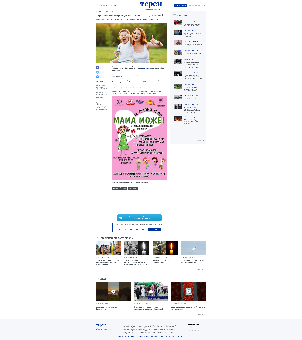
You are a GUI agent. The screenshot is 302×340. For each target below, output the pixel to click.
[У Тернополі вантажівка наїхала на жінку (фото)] (178, 23)
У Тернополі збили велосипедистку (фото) (191, 99)
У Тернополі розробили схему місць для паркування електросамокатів (101, 96)
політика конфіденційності (158, 336)
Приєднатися (154, 229)
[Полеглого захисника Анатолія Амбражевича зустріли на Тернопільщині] (108, 248)
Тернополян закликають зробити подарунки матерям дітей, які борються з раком (102, 106)
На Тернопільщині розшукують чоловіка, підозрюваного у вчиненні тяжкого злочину (192, 110)
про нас (184, 336)
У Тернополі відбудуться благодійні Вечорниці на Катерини (192, 121)
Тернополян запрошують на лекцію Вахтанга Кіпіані (193, 45)
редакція (118, 336)
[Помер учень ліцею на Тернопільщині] (165, 248)
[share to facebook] (100, 67)
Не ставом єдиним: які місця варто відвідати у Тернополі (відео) (102, 86)
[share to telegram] (100, 76)
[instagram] (193, 5)
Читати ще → (199, 140)
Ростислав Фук (113, 11)
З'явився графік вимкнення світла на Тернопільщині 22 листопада (193, 35)
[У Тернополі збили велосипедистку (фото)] (178, 98)
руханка (123, 188)
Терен (151, 3)
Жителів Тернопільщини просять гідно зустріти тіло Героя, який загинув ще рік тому (136, 262)
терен (101, 325)
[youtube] (196, 5)
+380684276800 (192, 324)
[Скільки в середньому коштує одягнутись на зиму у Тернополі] (151, 291)
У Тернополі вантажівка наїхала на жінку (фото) (192, 24)
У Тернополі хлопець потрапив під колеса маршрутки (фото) (190, 89)
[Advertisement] (102, 134)
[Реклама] (139, 218)
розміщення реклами (128, 336)
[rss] (202, 5)
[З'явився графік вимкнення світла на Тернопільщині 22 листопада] (178, 33)
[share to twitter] (100, 72)
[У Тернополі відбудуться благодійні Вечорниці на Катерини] (178, 120)
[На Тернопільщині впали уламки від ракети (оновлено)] (193, 248)
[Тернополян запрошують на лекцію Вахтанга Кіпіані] (178, 43)
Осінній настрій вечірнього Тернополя (108, 308)
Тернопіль (116, 188)
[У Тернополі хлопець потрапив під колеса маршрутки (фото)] (178, 87)
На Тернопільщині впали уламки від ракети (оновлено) (193, 261)
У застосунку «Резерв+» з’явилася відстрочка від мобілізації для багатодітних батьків (193, 77)
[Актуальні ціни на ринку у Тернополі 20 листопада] (188, 291)
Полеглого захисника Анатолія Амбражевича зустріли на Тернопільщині (107, 262)
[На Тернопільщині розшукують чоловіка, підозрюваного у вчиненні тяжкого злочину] (178, 108)
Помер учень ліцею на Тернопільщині (161, 261)
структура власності (174, 336)
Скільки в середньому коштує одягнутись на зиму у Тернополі (148, 308)
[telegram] (199, 5)
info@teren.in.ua (192, 327)
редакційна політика (142, 336)
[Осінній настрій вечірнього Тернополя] (113, 291)
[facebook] (190, 5)
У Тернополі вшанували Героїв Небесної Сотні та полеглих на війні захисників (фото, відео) (192, 65)
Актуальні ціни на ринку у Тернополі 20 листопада (188, 308)
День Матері (133, 188)
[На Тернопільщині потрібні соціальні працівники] (178, 53)
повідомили (145, 68)
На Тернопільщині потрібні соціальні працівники (193, 54)
